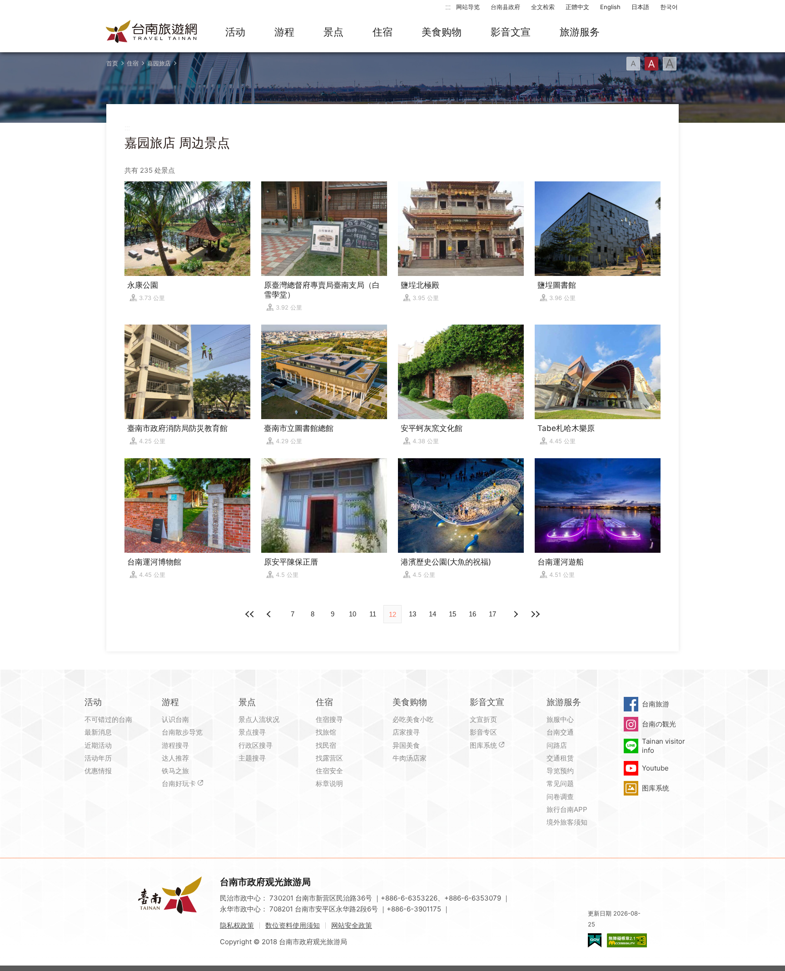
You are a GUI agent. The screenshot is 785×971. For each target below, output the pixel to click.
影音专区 (483, 732)
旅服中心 (560, 719)
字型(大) (669, 63)
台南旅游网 (152, 32)
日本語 (640, 6)
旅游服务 (580, 32)
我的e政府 (594, 940)
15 (452, 614)
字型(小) (633, 63)
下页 (270, 614)
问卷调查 (560, 796)
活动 (235, 32)
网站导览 (468, 6)
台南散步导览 (182, 732)
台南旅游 (655, 704)
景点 (333, 32)
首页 (112, 63)
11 (372, 614)
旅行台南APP (567, 809)
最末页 (535, 614)
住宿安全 (329, 770)
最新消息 (98, 732)
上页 (515, 614)
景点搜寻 (252, 732)
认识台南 (175, 719)
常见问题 (560, 783)
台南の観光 (659, 724)
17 (492, 614)
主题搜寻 (252, 758)
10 (352, 614)
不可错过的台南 (108, 719)
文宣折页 (483, 719)
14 (432, 614)
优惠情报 (98, 770)
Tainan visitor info (663, 746)
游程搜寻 (175, 745)
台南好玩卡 (179, 783)
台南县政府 (505, 6)
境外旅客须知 (567, 822)
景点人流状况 (258, 719)
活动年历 (98, 758)
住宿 (382, 32)
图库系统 (483, 745)
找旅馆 (326, 732)
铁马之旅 (175, 770)
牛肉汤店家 (409, 758)
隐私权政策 (237, 925)
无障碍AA (627, 940)
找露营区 (329, 758)
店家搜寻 (406, 732)
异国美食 (406, 745)
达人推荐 (175, 758)
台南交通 (560, 732)
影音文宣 (511, 32)
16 (472, 614)
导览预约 (560, 770)
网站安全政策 (351, 925)
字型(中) (651, 63)
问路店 (557, 745)
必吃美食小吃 (412, 719)
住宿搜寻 (329, 719)
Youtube (655, 768)
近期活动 (98, 745)
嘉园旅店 (159, 63)
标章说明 (329, 783)
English (610, 6)
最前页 (250, 614)
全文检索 (543, 6)
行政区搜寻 (255, 745)
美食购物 (442, 32)
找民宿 (326, 745)
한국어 (669, 6)
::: (448, 6)
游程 (284, 32)
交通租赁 (560, 758)
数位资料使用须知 (292, 925)
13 (412, 614)
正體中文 (577, 6)
